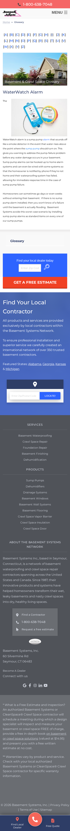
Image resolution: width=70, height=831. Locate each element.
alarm (46, 139)
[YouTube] (45, 685)
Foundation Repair (35, 447)
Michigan (12, 369)
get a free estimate (35, 282)
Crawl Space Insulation (35, 522)
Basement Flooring (35, 510)
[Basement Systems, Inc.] (35, 819)
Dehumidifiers (35, 486)
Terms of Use (29, 809)
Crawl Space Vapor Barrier (35, 516)
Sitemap (46, 809)
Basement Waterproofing (35, 435)
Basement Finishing (35, 453)
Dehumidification (35, 459)
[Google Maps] (24, 685)
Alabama (34, 364)
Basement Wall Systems (35, 504)
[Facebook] (30, 685)
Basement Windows (35, 498)
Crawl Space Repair (35, 441)
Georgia (48, 364)
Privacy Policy (59, 805)
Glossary (17, 241)
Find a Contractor (33, 614)
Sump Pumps (35, 480)
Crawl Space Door (35, 528)
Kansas (60, 364)
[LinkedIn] (40, 685)
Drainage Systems (35, 492)
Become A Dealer (14, 670)
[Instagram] (35, 685)
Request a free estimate (38, 629)
